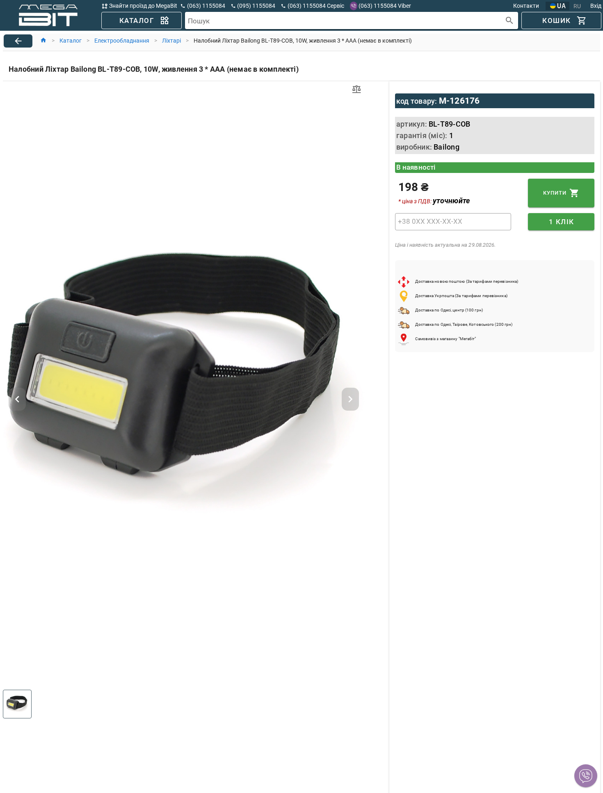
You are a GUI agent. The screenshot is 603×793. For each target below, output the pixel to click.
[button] (585, 775)
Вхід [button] (595, 5)
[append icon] (510, 21)
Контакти (526, 5)
